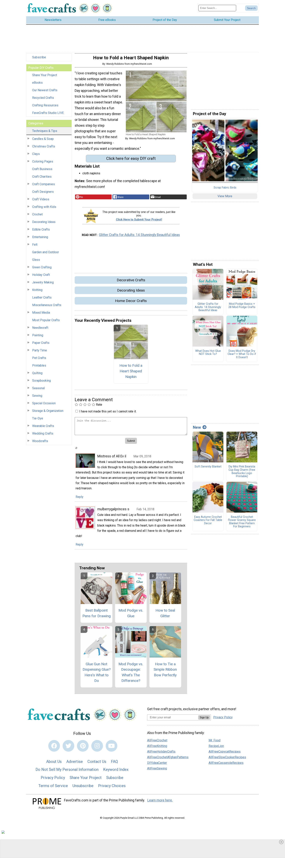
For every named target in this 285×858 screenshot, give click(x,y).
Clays (36, 154)
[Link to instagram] (97, 746)
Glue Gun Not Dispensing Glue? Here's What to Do (97, 672)
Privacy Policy (53, 777)
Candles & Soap (43, 139)
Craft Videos (40, 199)
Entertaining (40, 237)
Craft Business (42, 169)
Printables (39, 365)
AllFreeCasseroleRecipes (226, 763)
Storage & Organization (47, 411)
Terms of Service (53, 785)
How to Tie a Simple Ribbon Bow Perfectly (165, 669)
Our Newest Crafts (44, 90)
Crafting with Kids (44, 207)
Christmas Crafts (43, 146)
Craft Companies (43, 184)
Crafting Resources (45, 105)
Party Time (39, 350)
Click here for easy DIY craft (131, 158)
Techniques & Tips (44, 131)
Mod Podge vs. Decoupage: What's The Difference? (130, 672)
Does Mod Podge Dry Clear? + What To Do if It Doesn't (242, 354)
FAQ (114, 761)
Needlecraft (40, 328)
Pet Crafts (39, 358)
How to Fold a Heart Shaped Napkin (130, 371)
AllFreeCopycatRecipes (225, 751)
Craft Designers (43, 192)
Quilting (37, 373)
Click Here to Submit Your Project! (139, 219)
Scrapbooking (41, 380)
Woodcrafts (40, 441)
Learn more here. (160, 800)
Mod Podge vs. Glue (130, 613)
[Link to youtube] (111, 746)
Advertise (74, 761)
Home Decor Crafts (131, 301)
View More (225, 196)
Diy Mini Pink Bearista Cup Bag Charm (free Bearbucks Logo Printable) (242, 471)
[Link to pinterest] (83, 746)
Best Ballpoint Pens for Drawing (96, 613)
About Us (54, 761)
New (197, 427)
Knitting (37, 290)
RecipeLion (216, 746)
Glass (36, 260)
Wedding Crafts (42, 433)
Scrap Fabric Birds (225, 187)
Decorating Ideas (43, 222)
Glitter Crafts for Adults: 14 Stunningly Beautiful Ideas (139, 235)
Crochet (37, 214)
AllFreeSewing (157, 768)
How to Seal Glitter (165, 613)
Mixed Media (41, 312)
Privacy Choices (112, 785)
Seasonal (38, 388)
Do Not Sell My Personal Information (66, 769)
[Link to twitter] (68, 746)
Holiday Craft (41, 275)
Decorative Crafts (131, 280)
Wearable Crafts (43, 426)
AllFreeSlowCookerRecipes (227, 757)
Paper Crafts (40, 343)
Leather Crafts (42, 297)
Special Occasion (44, 403)
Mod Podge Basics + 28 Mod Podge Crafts (241, 305)
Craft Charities (42, 176)
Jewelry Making (43, 282)
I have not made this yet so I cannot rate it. (107, 411)
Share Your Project (44, 75)
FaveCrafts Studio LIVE (48, 113)
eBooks (37, 82)
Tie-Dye (37, 418)
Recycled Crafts (43, 98)
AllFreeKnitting (157, 746)
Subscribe (39, 57)
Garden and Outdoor (45, 252)
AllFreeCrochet (157, 740)
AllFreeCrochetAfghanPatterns (167, 757)
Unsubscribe (83, 785)
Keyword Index (116, 769)
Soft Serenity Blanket (208, 466)
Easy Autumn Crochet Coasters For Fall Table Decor (208, 520)
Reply (79, 497)
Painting (37, 335)
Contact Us (96, 761)
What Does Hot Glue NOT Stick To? (208, 352)
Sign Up (204, 717)
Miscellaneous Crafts (46, 305)
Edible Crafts (41, 229)
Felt (34, 244)
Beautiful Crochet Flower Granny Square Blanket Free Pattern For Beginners (242, 521)
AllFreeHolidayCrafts (161, 751)
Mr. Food (214, 740)
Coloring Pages (42, 161)
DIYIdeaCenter (157, 763)
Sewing (37, 396)
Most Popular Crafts (46, 320)
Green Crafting (42, 267)
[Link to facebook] (54, 746)
